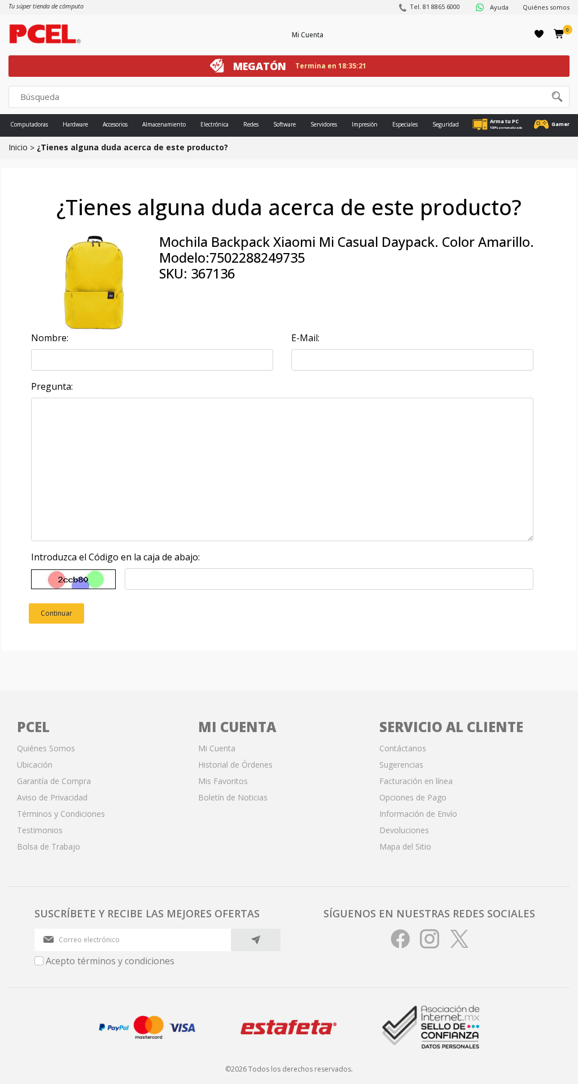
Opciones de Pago (412, 797)
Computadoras (29, 124)
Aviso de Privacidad (52, 797)
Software (284, 124)
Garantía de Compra (54, 781)
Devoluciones (404, 830)
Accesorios (115, 124)
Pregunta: (52, 386)
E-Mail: (305, 338)
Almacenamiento (164, 124)
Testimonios (40, 830)
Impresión (365, 124)
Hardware (75, 124)
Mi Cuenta (307, 35)
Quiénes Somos (46, 748)
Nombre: (49, 338)
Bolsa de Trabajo (48, 846)
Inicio (18, 147)
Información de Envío (418, 813)
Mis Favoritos (223, 781)
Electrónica (214, 124)
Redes (251, 124)
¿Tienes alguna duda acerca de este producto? (132, 147)
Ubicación (34, 764)
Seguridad (445, 124)
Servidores (323, 124)
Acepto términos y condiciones (110, 961)
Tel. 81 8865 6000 (435, 6)
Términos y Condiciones (61, 813)
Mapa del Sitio (405, 846)
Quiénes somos (546, 7)
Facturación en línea (416, 781)
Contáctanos (402, 748)
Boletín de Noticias (233, 797)
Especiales (405, 124)
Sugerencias (401, 764)
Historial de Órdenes (235, 764)
